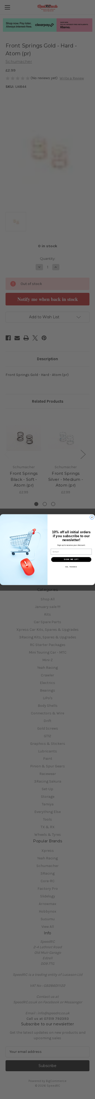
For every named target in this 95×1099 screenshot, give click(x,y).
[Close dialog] (92, 517)
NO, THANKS (71, 566)
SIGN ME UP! (71, 559)
